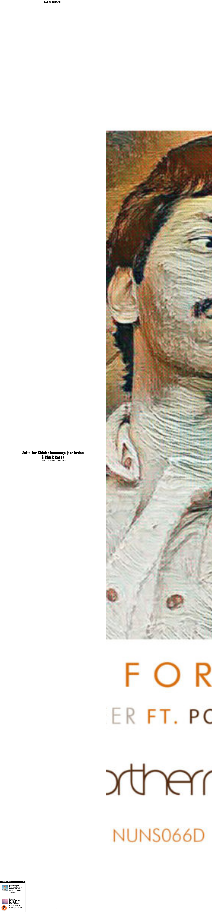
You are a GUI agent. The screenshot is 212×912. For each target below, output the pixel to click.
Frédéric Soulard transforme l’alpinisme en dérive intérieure (15, 887)
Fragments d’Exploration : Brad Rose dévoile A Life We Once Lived (14, 901)
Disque (44, 461)
